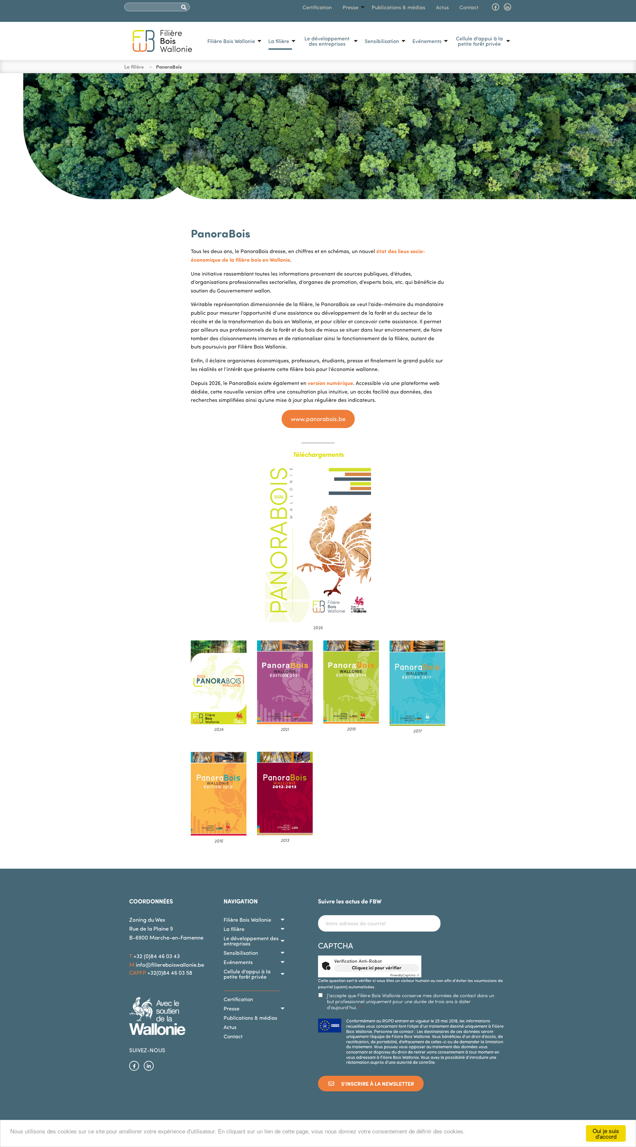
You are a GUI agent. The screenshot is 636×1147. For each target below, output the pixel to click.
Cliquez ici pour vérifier (376, 967)
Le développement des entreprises (326, 41)
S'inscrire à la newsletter (377, 1083)
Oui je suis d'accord (606, 1133)
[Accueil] (162, 40)
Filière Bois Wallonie (231, 41)
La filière (278, 41)
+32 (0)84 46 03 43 (156, 956)
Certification (317, 7)
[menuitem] (232, 41)
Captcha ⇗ (404, 975)
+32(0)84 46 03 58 (169, 972)
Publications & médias (398, 7)
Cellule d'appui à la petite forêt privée (479, 41)
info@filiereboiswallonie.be (170, 964)
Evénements (427, 41)
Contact (468, 7)
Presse (350, 7)
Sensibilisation (382, 41)
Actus (442, 7)
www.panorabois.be (318, 418)
